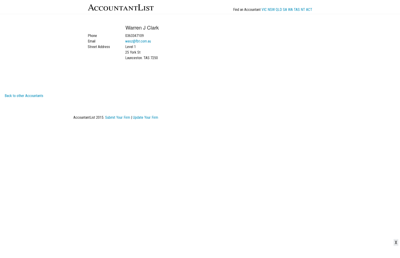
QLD (279, 9)
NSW (271, 9)
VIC (264, 9)
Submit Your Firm (117, 117)
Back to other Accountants (24, 96)
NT (303, 9)
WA (290, 9)
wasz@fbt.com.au (138, 41)
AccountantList (121, 7)
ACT (309, 9)
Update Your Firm (145, 117)
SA (285, 9)
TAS (297, 9)
